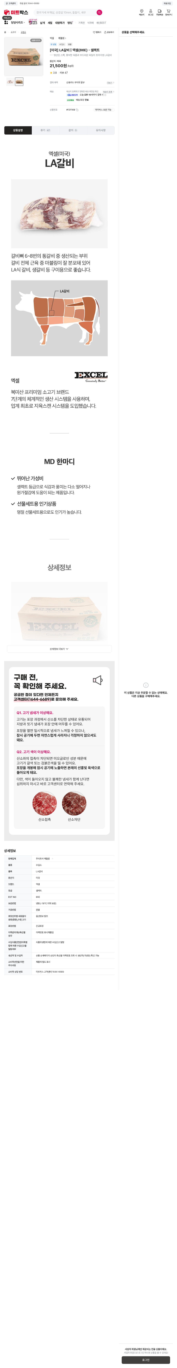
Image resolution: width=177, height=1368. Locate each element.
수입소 (23, 32)
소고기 (13, 32)
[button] (105, 95)
